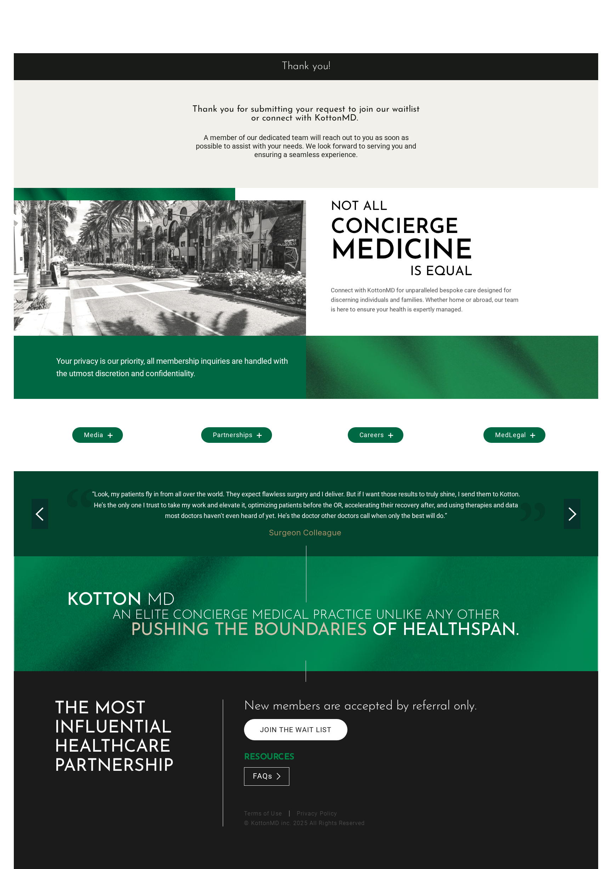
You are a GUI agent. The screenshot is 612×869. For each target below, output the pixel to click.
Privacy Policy (317, 813)
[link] (97, 435)
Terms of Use (263, 813)
